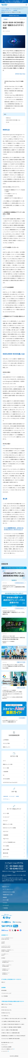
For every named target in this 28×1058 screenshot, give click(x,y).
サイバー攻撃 (5, 900)
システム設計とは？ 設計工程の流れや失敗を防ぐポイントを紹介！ (12, 1024)
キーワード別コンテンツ (8, 889)
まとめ (7, 122)
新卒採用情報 (3, 990)
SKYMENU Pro (6, 973)
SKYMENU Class (6, 969)
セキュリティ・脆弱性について (7, 1049)
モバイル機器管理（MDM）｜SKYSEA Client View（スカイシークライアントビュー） (14, 528)
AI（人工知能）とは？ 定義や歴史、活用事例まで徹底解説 (11, 1027)
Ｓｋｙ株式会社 (15, 1056)
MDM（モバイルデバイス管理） (9, 892)
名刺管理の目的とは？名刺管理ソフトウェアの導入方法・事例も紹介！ (13, 1035)
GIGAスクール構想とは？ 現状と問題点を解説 (9, 1030)
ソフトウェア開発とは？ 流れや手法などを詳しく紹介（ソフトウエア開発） (13, 1018)
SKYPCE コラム (4, 1007)
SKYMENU (3, 958)
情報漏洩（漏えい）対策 (7, 894)
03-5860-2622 (16, 866)
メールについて (4, 1051)
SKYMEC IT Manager (7, 950)
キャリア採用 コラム (4, 1015)
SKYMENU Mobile (6, 965)
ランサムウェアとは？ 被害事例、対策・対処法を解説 (10, 1038)
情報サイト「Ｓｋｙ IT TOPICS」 (6, 1004)
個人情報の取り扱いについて (7, 1042)
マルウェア (5, 902)
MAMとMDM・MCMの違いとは (13, 120)
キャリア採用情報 (4, 996)
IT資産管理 (5, 19)
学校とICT (3, 982)
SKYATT (4, 954)
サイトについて (4, 1044)
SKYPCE (3, 942)
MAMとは (8, 118)
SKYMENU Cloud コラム (5, 1012)
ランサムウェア (6, 905)
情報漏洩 (5, 897)
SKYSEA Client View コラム (6, 1010)
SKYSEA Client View (20, 74)
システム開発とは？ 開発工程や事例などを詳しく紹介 (10, 1021)
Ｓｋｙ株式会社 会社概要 (6, 1047)
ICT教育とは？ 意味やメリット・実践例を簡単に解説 (10, 1032)
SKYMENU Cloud (7, 961)
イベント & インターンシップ (6, 993)
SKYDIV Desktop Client (5, 946)
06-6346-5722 (16, 868)
